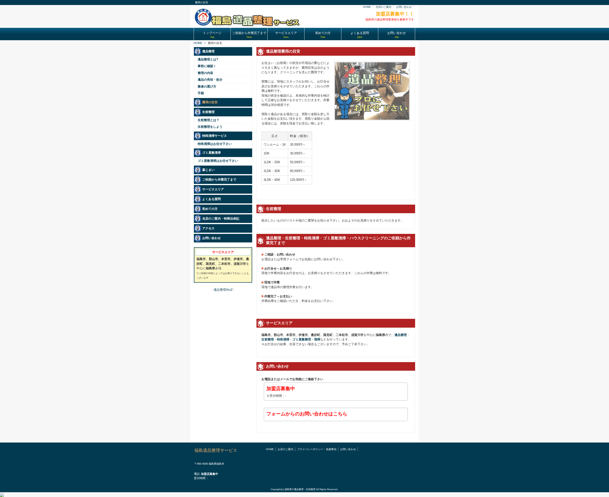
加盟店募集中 (280, 388)
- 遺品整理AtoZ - (223, 289)
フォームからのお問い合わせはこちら (306, 413)
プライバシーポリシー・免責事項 (316, 449)
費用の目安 (210, 102)
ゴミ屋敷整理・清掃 (306, 339)
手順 (201, 93)
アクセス (208, 228)
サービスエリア (213, 189)
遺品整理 (400, 335)
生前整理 (267, 339)
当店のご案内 (383, 6)
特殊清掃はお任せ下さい (215, 144)
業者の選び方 (207, 86)
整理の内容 (205, 73)
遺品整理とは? (208, 59)
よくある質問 (211, 199)
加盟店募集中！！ (395, 13)
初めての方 (210, 209)
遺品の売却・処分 (210, 79)
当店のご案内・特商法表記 (220, 218)
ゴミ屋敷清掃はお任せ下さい (218, 160)
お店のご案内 (285, 449)
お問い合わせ (404, 6)
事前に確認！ (207, 66)
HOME (367, 6)
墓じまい (208, 170)
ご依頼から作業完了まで (219, 179)
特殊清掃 (283, 339)
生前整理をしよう (210, 126)
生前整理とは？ (208, 120)
